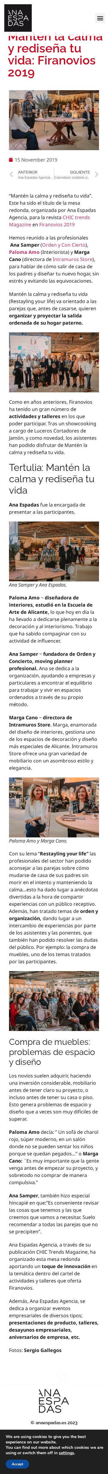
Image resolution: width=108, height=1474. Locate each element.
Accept (17, 1464)
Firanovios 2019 (57, 224)
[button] (100, 18)
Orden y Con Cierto (64, 245)
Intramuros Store (72, 259)
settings (66, 1453)
